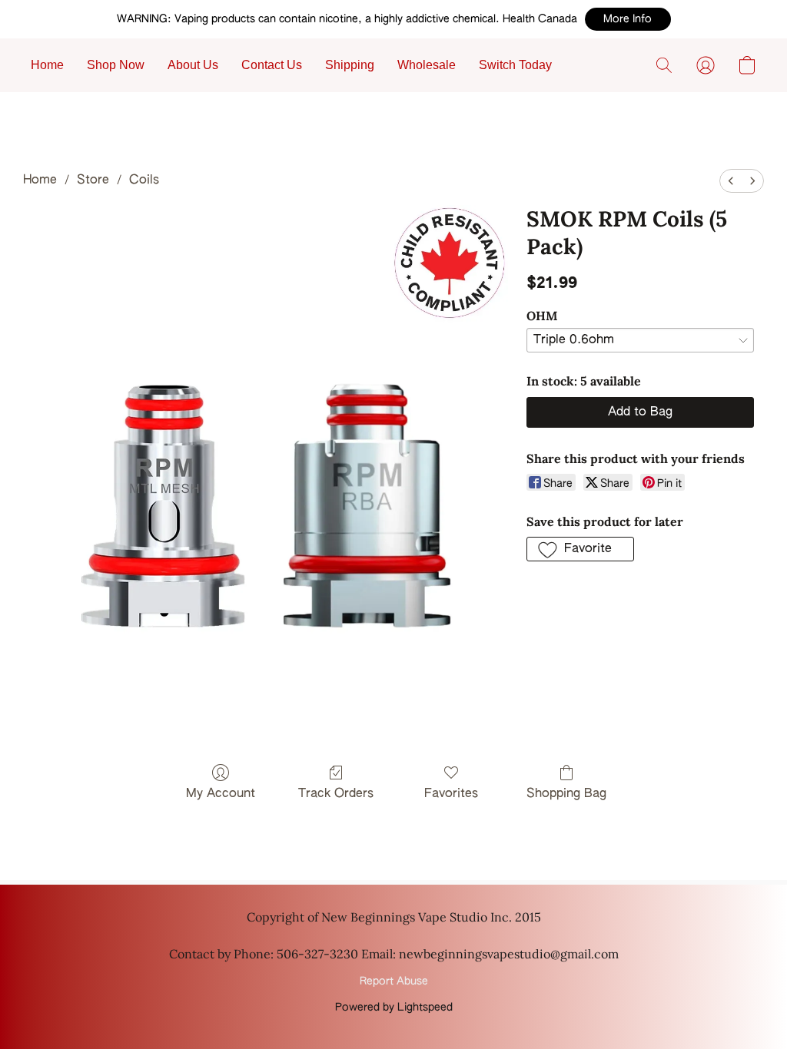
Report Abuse (394, 981)
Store (93, 180)
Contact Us (271, 64)
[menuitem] (731, 181)
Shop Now (115, 64)
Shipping (349, 64)
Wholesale (426, 64)
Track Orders (336, 794)
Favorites (451, 794)
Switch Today (515, 64)
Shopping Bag (566, 794)
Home (47, 64)
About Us (193, 64)
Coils (144, 180)
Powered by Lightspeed (394, 1007)
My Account (220, 794)
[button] (628, 19)
